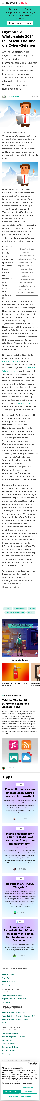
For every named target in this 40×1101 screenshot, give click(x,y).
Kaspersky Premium (8, 981)
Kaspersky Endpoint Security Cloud (14, 999)
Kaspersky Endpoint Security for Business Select (18, 1016)
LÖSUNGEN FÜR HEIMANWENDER (14, 969)
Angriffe (7, 609)
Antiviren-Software (11, 361)
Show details (28, 1088)
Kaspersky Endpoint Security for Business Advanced (19, 1019)
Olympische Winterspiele (15, 612)
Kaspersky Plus (7, 978)
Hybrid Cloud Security (9, 1043)
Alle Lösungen (7, 985)
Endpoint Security (8, 1040)
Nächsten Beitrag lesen (12, 695)
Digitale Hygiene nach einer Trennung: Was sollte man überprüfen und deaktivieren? (20, 838)
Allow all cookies (11, 1092)
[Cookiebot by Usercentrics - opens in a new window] (28, 1063)
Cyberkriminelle (19, 609)
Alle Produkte (6, 1002)
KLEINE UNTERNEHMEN (10, 990)
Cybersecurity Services (10, 1033)
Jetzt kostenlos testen (20, 23)
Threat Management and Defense (14, 1037)
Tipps (21, 784)
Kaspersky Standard (8, 974)
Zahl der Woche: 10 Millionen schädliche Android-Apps (15, 704)
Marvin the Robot (13, 96)
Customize (28, 1092)
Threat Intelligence (8, 1050)
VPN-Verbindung (25, 403)
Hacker (32, 609)
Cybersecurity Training (10, 1047)
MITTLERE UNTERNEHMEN (12, 1007)
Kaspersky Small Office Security (12, 995)
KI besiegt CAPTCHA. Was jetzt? (20, 885)
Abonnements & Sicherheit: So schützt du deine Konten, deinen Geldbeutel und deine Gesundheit (20, 933)
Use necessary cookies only (20, 1096)
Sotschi (30, 612)
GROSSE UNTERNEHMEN (11, 1028)
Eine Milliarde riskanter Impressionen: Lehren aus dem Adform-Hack (20, 793)
